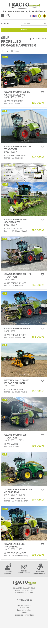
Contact (24, 613)
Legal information (24, 610)
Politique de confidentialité (24, 615)
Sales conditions (24, 605)
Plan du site (24, 608)
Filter (4, 24)
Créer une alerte (38, 39)
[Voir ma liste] (45, 16)
